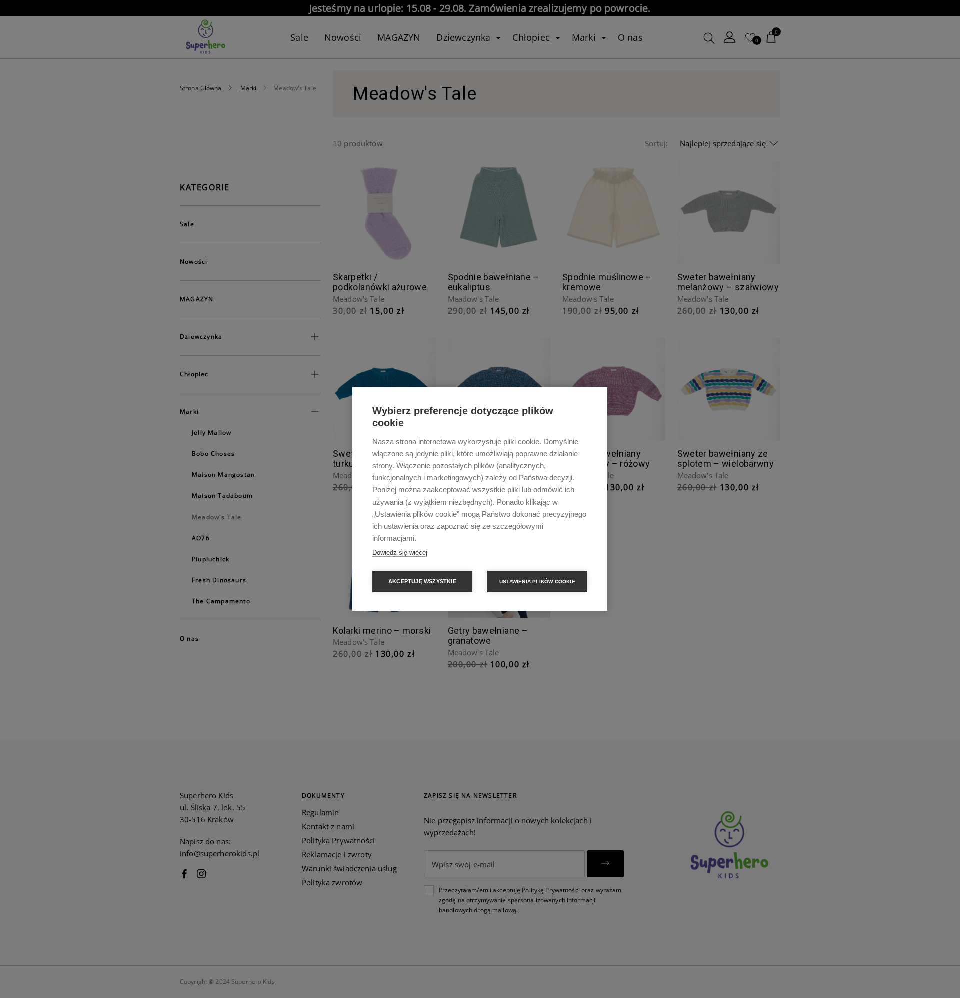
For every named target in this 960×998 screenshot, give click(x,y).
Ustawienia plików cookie (538, 581)
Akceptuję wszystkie (422, 581)
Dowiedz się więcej (400, 552)
